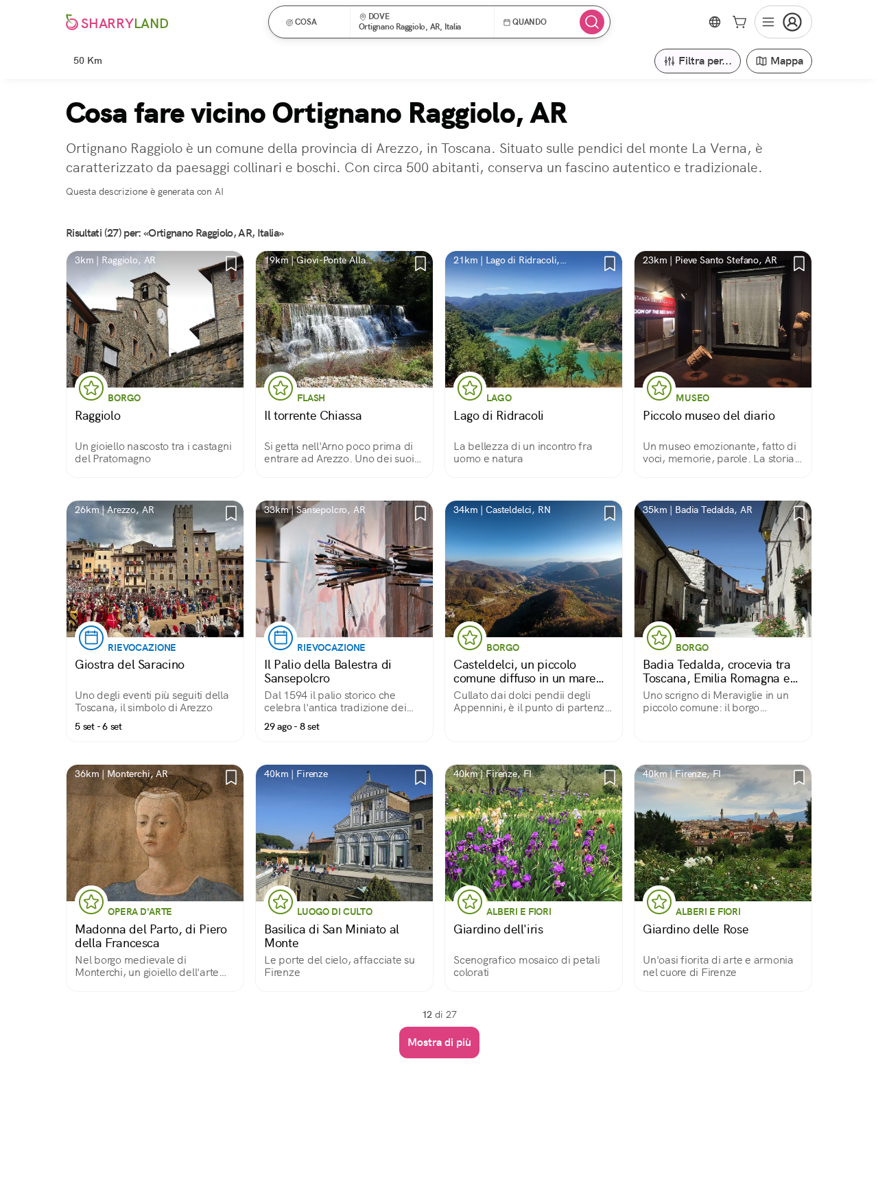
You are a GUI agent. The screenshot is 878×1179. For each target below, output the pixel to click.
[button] (314, 22)
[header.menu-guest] (783, 21)
